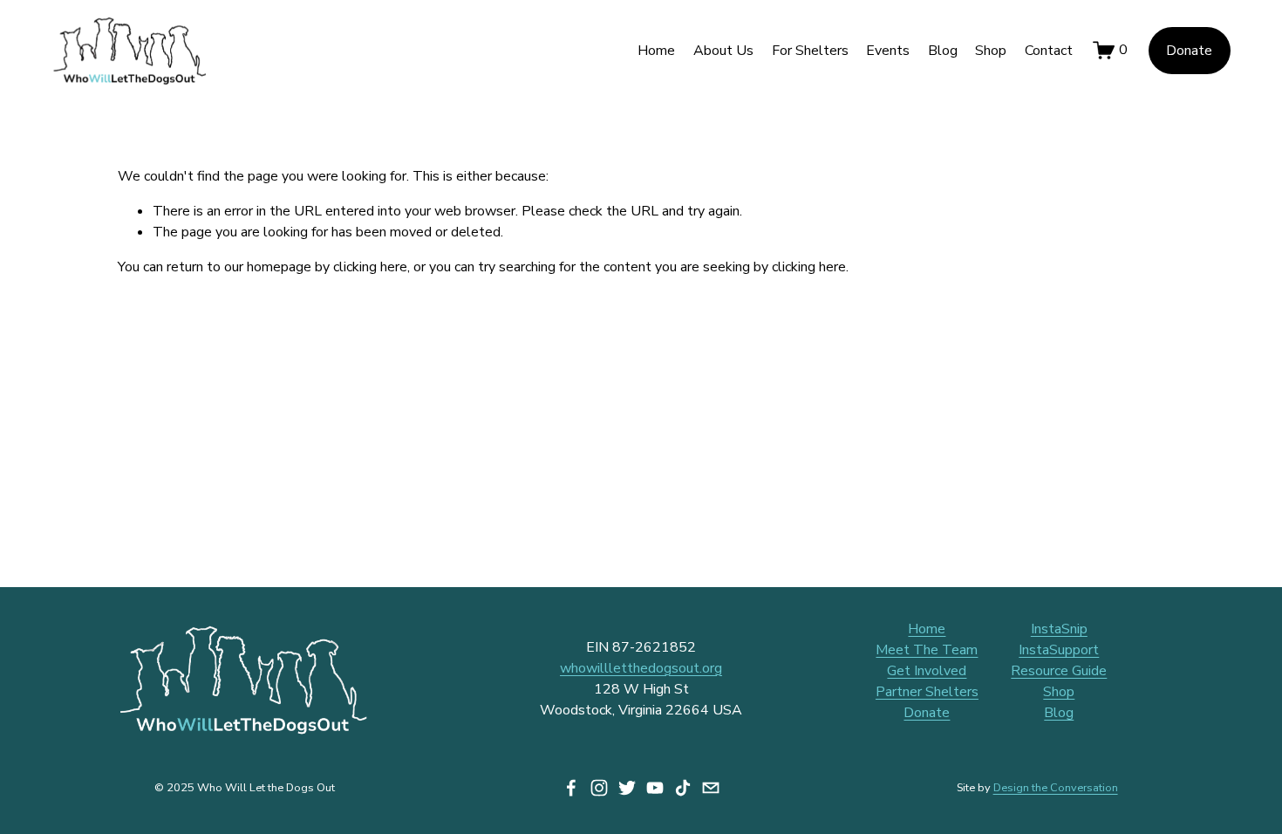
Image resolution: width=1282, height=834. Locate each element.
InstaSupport (1059, 650)
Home (656, 50)
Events (888, 50)
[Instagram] (599, 787)
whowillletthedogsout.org (641, 668)
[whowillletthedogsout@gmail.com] (710, 787)
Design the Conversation (1055, 787)
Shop (990, 50)
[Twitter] (627, 787)
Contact (1049, 50)
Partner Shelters (927, 691)
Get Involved (926, 670)
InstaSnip (1059, 629)
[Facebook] (571, 787)
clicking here (370, 267)
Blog (943, 50)
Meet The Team (927, 650)
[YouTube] (655, 787)
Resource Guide (1059, 670)
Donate (1189, 50)
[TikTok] (683, 787)
